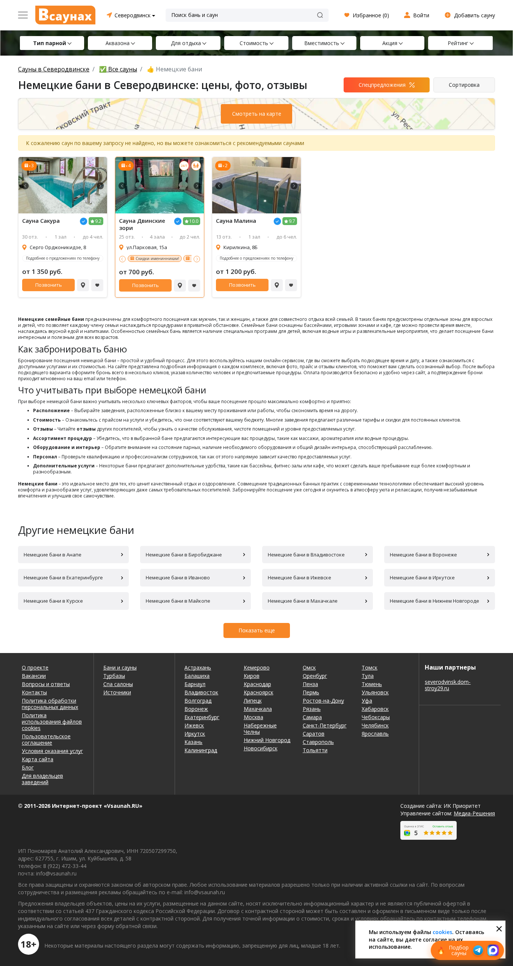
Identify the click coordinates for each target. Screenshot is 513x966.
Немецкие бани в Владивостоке (306, 554)
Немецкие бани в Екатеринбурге (63, 577)
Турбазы (114, 676)
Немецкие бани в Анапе (52, 554)
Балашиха (197, 676)
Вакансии (34, 676)
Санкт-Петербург (325, 725)
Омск (309, 667)
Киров (252, 676)
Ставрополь (318, 742)
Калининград (200, 750)
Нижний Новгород (267, 740)
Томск (369, 667)
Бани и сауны (120, 667)
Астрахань (197, 667)
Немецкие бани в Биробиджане (184, 554)
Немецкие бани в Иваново (178, 577)
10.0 (193, 221)
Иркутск (194, 733)
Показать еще (256, 630)
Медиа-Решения (474, 813)
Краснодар (257, 684)
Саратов (313, 733)
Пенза (310, 684)
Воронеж (196, 709)
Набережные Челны (260, 728)
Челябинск (375, 725)
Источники (117, 692)
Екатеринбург (201, 717)
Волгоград (197, 700)
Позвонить (48, 284)
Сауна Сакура (41, 220)
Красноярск (258, 692)
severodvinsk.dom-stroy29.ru (448, 685)
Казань (193, 742)
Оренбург (315, 676)
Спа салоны (118, 684)
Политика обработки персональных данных (50, 703)
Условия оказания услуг (52, 751)
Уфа (367, 700)
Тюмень (372, 684)
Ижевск (194, 725)
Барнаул (194, 684)
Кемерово (257, 667)
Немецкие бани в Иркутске (422, 577)
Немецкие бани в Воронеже (423, 554)
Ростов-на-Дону (323, 700)
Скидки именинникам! (157, 258)
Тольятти (315, 750)
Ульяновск (375, 692)
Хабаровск (375, 709)
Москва (253, 717)
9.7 (292, 221)
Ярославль (375, 733)
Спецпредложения (382, 84)
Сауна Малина (236, 220)
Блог (28, 767)
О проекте (35, 667)
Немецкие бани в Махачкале (303, 600)
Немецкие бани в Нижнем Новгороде (434, 600)
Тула (368, 676)
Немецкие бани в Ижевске (299, 577)
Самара (312, 717)
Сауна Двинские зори (142, 224)
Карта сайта (37, 759)
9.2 (98, 221)
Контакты (34, 692)
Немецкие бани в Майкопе (178, 600)
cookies (442, 932)
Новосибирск (261, 748)
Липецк (253, 700)
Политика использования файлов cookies (52, 721)
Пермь (311, 692)
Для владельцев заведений (42, 778)
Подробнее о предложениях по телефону (63, 258)
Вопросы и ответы (46, 684)
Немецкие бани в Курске (53, 600)
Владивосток (201, 692)
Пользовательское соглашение (46, 739)
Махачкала (258, 709)
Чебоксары (376, 717)
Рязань (312, 709)
